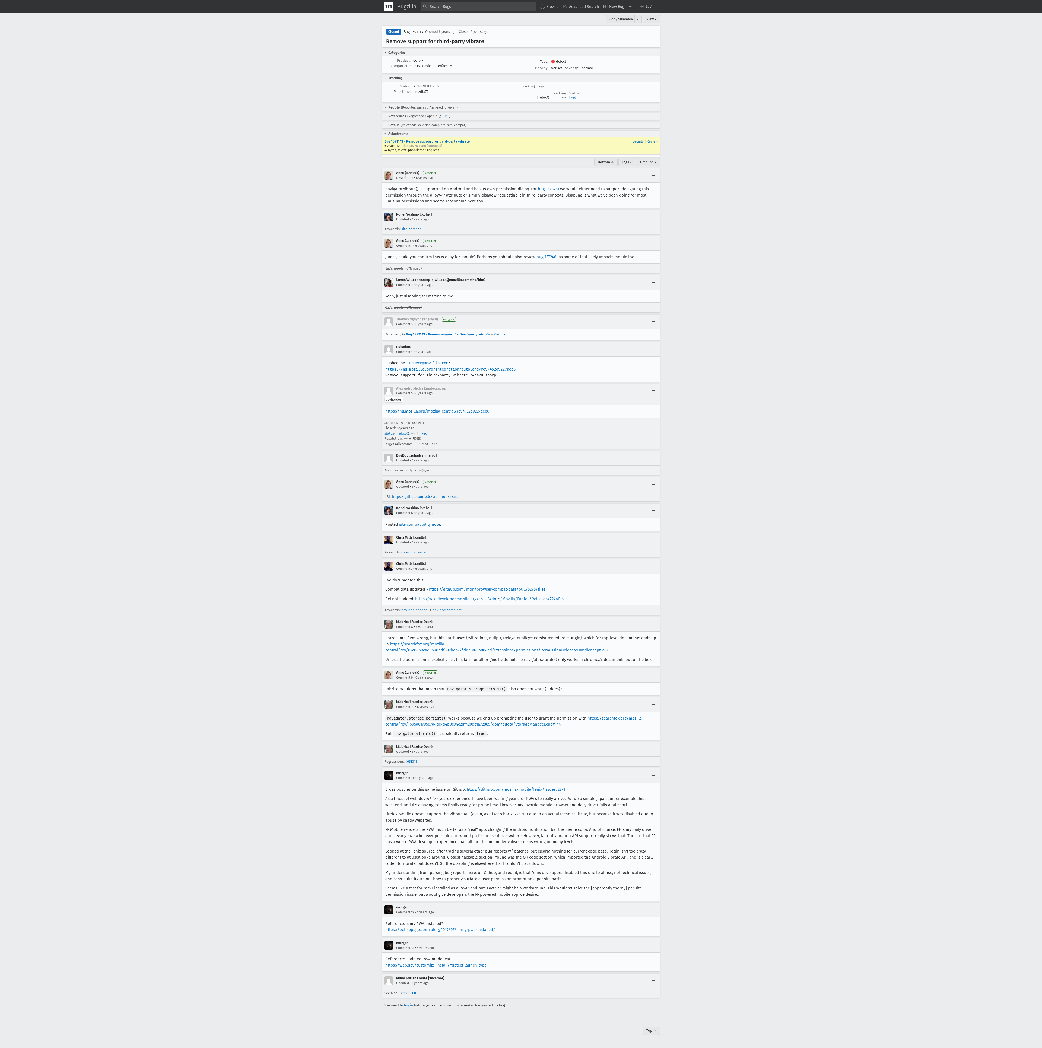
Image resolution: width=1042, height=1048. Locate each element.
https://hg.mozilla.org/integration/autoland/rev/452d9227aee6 (450, 369)
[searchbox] (478, 6)
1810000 (409, 993)
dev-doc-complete (447, 610)
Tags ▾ (627, 162)
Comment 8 (404, 627)
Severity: (572, 68)
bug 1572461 (548, 188)
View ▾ (651, 19)
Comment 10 (405, 707)
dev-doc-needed (414, 552)
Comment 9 (404, 677)
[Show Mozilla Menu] (388, 6)
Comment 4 (404, 352)
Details (638, 141)
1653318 (411, 761)
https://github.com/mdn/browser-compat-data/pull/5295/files (487, 589)
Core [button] (418, 60)
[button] (647, 6)
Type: (544, 61)
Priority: (541, 68)
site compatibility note (419, 524)
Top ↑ (651, 1030)
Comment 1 (404, 246)
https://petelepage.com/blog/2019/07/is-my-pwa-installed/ (440, 929)
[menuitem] (549, 6)
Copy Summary (621, 19)
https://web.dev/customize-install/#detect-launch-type (436, 965)
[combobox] (478, 6)
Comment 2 (404, 285)
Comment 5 (404, 393)
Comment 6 (404, 513)
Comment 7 (404, 569)
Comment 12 (405, 912)
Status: (405, 86)
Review (652, 141)
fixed (572, 97)
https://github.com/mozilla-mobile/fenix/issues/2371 (516, 789)
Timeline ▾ (648, 162)
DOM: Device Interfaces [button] (432, 66)
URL (445, 116)
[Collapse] (653, 175)
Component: (401, 66)
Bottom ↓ (606, 162)
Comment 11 (405, 778)
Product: (404, 60)
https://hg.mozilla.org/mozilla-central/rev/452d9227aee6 (437, 411)
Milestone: (402, 92)
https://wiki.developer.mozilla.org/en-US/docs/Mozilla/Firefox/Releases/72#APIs (489, 598)
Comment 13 (405, 948)
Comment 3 (404, 324)
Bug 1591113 (413, 32)
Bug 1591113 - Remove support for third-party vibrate (427, 141)
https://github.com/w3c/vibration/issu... (425, 497)
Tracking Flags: (533, 86)
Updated (402, 219)
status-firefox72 (396, 433)
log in (408, 1005)
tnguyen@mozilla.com (427, 363)
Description (404, 178)
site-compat (411, 229)
